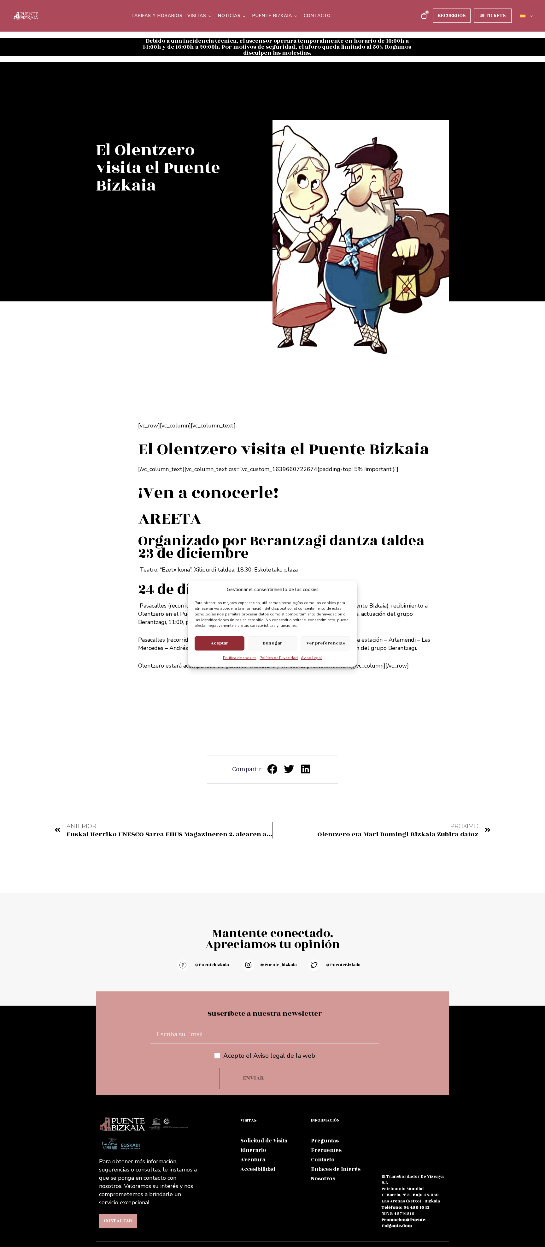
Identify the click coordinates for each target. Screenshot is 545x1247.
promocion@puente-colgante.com (404, 1223)
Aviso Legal (311, 657)
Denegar (272, 643)
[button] (272, 769)
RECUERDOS (452, 15)
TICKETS (493, 15)
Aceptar (219, 643)
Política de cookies (239, 657)
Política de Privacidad (279, 657)
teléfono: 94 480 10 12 (406, 1207)
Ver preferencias (325, 643)
